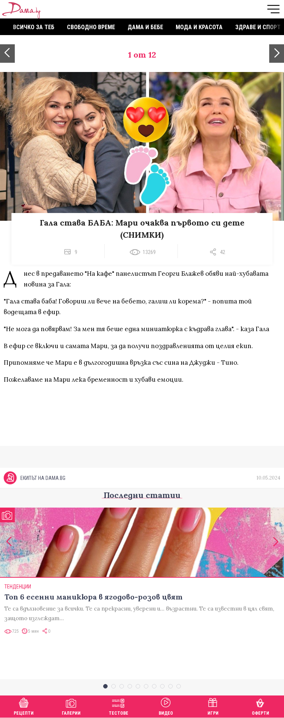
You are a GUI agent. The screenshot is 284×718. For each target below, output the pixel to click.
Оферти (260, 713)
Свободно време (91, 27)
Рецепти (24, 713)
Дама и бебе (145, 27)
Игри (213, 713)
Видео (166, 713)
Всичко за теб (33, 27)
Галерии (71, 713)
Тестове (118, 713)
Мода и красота (199, 27)
